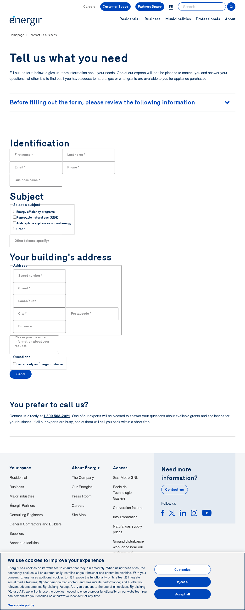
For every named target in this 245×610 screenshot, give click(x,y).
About (230, 19)
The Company (83, 477)
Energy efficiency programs (35, 212)
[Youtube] (207, 514)
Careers (89, 7)
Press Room (82, 495)
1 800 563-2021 (57, 416)
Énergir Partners (22, 505)
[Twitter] (172, 513)
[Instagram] (194, 514)
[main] (122, 581)
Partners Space (150, 7)
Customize (182, 569)
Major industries (22, 495)
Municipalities (178, 19)
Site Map (79, 514)
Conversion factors (128, 507)
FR (171, 7)
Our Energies (82, 486)
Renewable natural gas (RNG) (37, 218)
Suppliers (17, 533)
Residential (18, 477)
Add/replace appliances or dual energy (43, 223)
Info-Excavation (125, 516)
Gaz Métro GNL (125, 477)
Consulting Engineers (26, 514)
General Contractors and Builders (36, 523)
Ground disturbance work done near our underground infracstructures (128, 550)
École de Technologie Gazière (122, 492)
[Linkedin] (183, 514)
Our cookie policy (21, 605)
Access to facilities (24, 542)
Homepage (17, 35)
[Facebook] (162, 514)
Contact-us (174, 489)
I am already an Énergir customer (39, 364)
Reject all (182, 581)
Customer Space (115, 7)
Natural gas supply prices (127, 529)
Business (17, 486)
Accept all (182, 594)
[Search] (231, 6)
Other (20, 229)
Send (20, 374)
